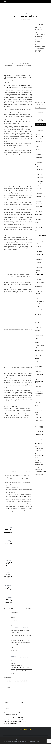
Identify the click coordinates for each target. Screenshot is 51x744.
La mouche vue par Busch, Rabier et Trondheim (8, 563)
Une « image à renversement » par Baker (8, 576)
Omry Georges (39, 325)
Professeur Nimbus (39, 393)
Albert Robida (39, 211)
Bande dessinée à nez (40, 402)
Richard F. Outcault (40, 345)
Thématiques (38, 397)
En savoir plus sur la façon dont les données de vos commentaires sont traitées (17, 721)
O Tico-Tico (38, 188)
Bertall (37, 230)
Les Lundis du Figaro (41, 235)
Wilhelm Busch (39, 371)
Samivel (37, 358)
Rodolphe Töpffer (40, 350)
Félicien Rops (39, 256)
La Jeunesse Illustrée (19, 13)
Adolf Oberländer (40, 203)
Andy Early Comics (39, 443)
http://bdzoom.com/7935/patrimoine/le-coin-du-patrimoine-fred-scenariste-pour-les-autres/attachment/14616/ (21, 669)
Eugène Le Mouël (39, 254)
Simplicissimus (39, 193)
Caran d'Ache (39, 233)
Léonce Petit (38, 303)
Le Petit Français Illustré (39, 178)
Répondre (15, 620)
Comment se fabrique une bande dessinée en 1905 (8, 601)
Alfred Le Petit (39, 214)
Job (37, 298)
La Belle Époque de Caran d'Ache (39, 385)
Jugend (37, 146)
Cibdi (36, 453)
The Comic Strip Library (40, 472)
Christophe (38, 246)
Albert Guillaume (39, 209)
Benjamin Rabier (39, 227)
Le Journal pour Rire (40, 172)
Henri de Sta (38, 279)
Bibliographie (38, 134)
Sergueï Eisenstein (40, 361)
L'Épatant (38, 151)
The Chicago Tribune (40, 196)
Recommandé (38, 395)
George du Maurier (40, 264)
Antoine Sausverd (26, 19)
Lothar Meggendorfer (40, 309)
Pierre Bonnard (39, 335)
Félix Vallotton (39, 259)
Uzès (37, 369)
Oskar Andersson (39, 327)
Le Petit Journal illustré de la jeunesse (39, 182)
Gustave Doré (39, 270)
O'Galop (38, 322)
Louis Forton (38, 311)
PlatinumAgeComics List (40, 471)
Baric (37, 225)
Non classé (37, 388)
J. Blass (37, 289)
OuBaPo (38, 414)
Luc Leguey (26, 13)
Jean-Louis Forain (39, 295)
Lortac (37, 306)
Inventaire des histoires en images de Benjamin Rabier (8, 531)
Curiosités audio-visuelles (39, 411)
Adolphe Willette (39, 206)
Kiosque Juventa (38, 462)
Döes (37, 248)
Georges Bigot (39, 267)
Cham (37, 243)
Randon (37, 338)
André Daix (38, 217)
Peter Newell (39, 333)
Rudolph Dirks (39, 353)
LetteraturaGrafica (40, 434)
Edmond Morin (39, 251)
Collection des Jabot (40, 408)
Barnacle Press (38, 445)
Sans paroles (38, 417)
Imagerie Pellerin (39, 141)
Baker (37, 222)
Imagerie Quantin (39, 143)
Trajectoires (8, 553)
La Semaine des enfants (38, 163)
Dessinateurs (38, 201)
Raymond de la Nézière (38, 341)
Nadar (37, 319)
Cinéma (37, 405)
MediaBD (37, 467)
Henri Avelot (38, 277)
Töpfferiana (13, 656)
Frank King (38, 262)
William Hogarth (39, 374)
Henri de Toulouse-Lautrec (39, 283)
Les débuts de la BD (39, 464)
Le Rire (37, 185)
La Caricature (39, 157)
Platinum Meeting (39, 391)
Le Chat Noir (38, 166)
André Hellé (38, 219)
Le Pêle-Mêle (39, 174)
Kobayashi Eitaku (40, 301)
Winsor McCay (39, 377)
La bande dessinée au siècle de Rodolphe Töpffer (39, 381)
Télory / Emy (38, 363)
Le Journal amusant (40, 169)
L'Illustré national (39, 154)
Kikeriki (37, 149)
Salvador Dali (39, 355)
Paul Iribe (38, 330)
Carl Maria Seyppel (40, 241)
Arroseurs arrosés (40, 400)
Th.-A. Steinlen (39, 366)
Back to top (44, 739)
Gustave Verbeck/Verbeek (39, 273)
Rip (37, 347)
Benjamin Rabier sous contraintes (8, 542)
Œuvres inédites (39, 420)
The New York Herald (40, 198)
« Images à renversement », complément (8, 588)
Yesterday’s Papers (39, 474)
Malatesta (38, 317)
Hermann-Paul (39, 286)
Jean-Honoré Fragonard (38, 292)
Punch (37, 190)
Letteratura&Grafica (39, 465)
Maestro (39, 237)
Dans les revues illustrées (40, 136)
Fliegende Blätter (39, 138)
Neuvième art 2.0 (38, 469)
